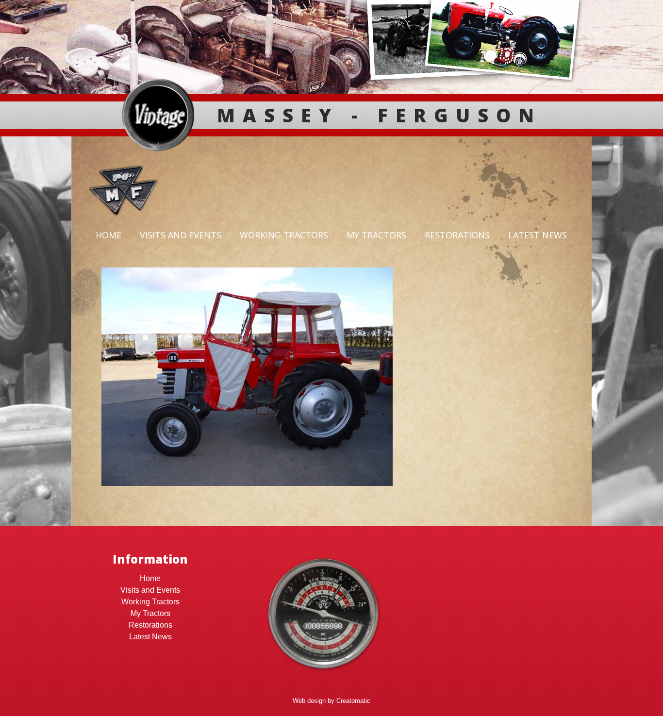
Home (108, 235)
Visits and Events (180, 235)
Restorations (457, 235)
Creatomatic (353, 700)
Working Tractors (284, 235)
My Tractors (376, 235)
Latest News (537, 235)
